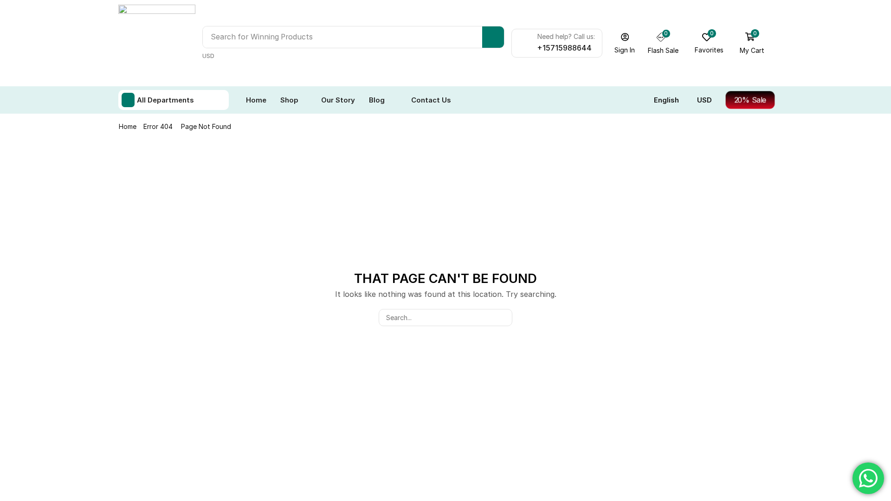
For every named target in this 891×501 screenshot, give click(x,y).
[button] (624, 43)
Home (127, 126)
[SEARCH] (503, 317)
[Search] (493, 37)
